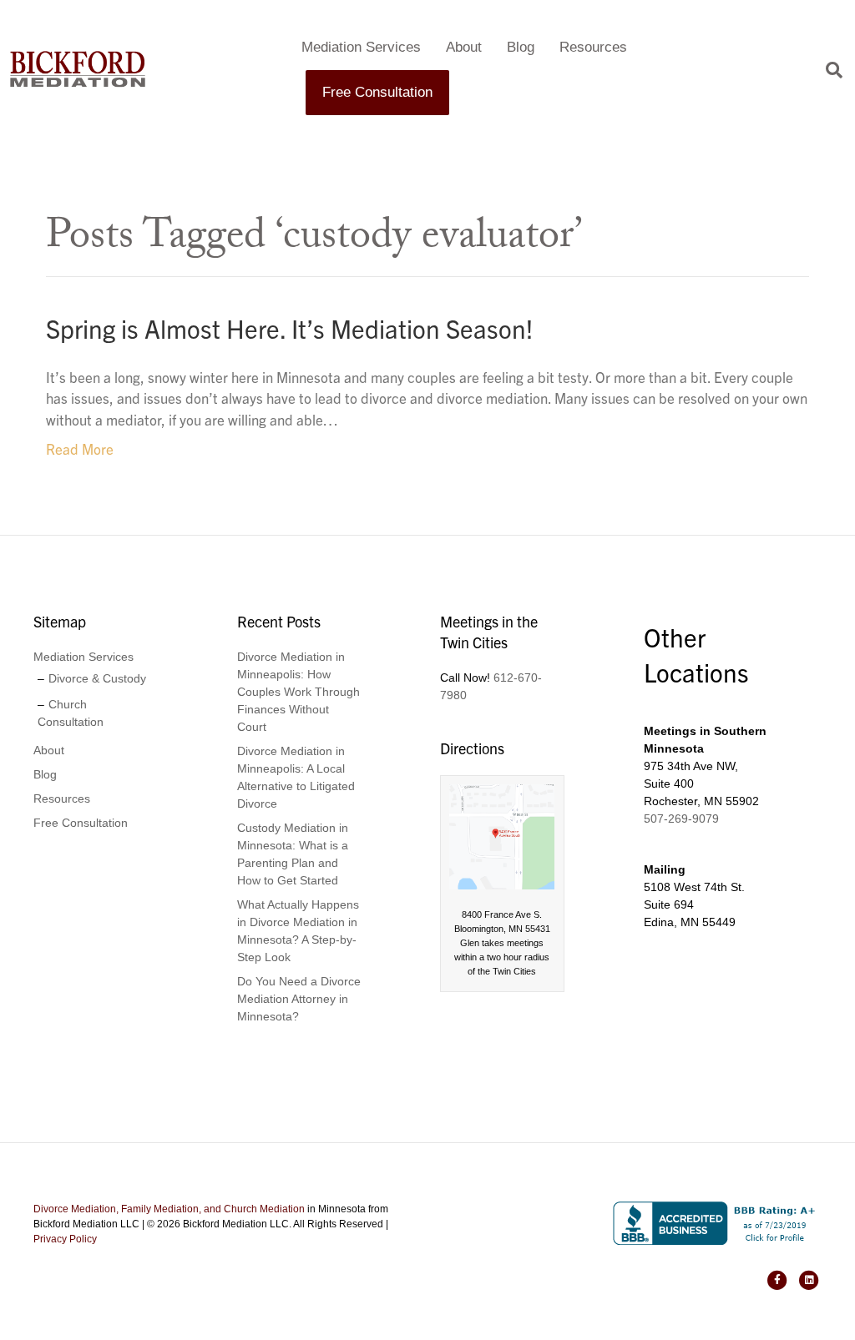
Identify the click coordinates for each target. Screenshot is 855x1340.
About (464, 47)
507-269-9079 (681, 818)
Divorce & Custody (97, 678)
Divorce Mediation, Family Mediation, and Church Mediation (169, 1209)
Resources (593, 47)
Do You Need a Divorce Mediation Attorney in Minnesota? (299, 999)
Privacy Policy (65, 1239)
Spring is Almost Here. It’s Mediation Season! (289, 328)
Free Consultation (377, 92)
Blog (520, 47)
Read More (80, 448)
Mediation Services (361, 47)
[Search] (827, 70)
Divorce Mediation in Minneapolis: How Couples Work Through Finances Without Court (298, 691)
